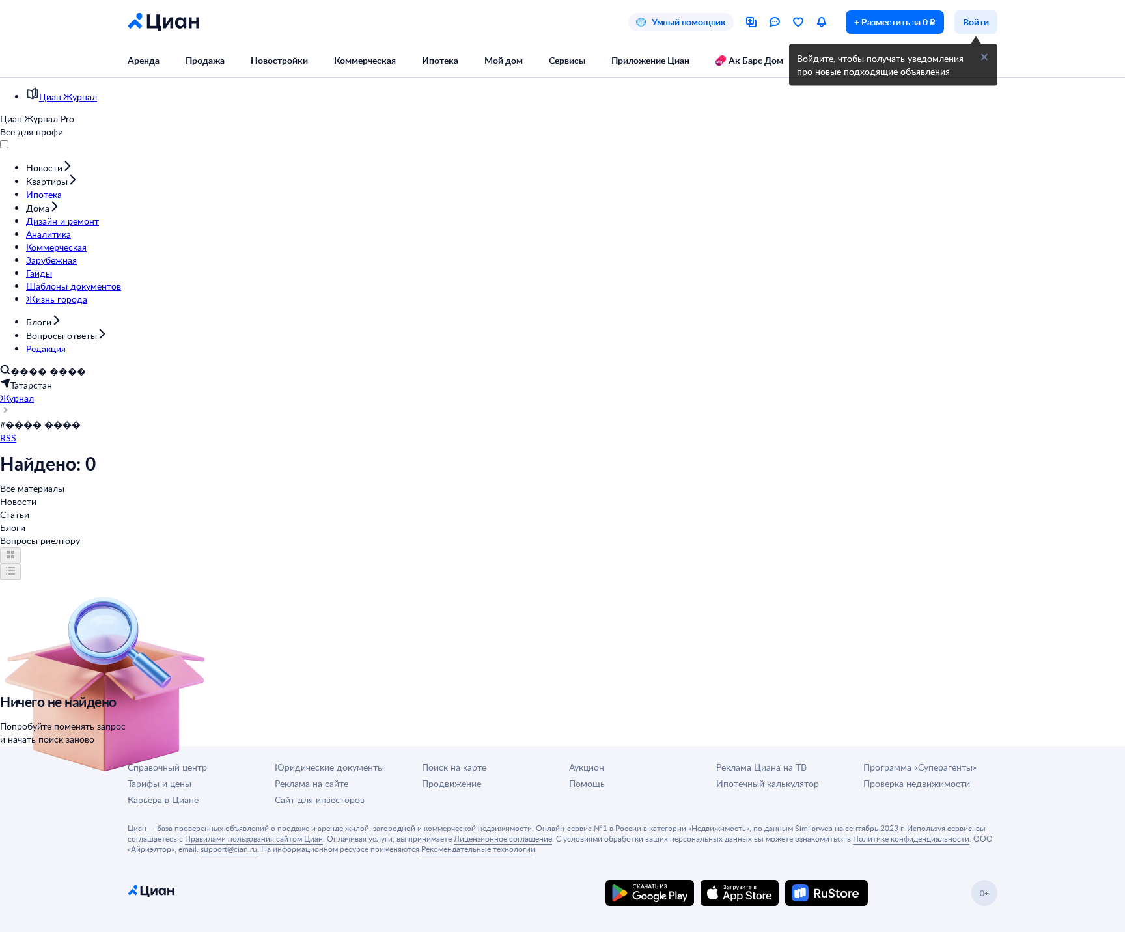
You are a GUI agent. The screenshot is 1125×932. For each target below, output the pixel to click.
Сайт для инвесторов (320, 799)
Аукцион (586, 767)
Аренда (144, 60)
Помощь (587, 783)
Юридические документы (329, 767)
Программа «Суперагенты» (920, 767)
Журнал (17, 398)
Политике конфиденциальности (911, 838)
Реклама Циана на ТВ (761, 767)
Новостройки (279, 60)
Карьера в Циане (163, 799)
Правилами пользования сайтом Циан (254, 838)
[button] (984, 57)
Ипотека (440, 60)
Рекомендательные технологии (478, 848)
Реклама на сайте (311, 783)
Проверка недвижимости (916, 783)
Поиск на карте (454, 767)
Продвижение (451, 783)
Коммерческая (365, 60)
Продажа (205, 60)
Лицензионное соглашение (503, 838)
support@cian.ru (229, 848)
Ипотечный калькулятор (767, 783)
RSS (8, 438)
